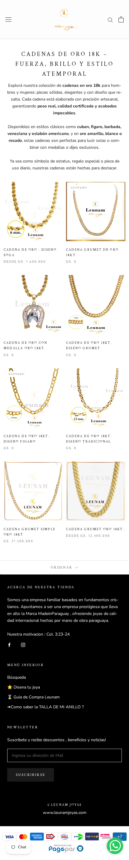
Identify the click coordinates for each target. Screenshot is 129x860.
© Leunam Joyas (64, 805)
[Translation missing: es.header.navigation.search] (110, 19)
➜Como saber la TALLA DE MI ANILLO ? (45, 707)
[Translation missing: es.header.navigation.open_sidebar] (8, 19)
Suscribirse (30, 775)
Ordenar (62, 567)
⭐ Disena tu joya (23, 687)
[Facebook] (9, 644)
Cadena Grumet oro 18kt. (95, 529)
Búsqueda (16, 677)
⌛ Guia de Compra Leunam (33, 697)
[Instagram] (23, 644)
